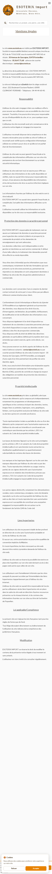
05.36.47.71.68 (18, 60)
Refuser (14, 868)
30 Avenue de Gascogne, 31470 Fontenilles (26, 57)
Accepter (36, 868)
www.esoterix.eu (15, 48)
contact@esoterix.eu (22, 63)
